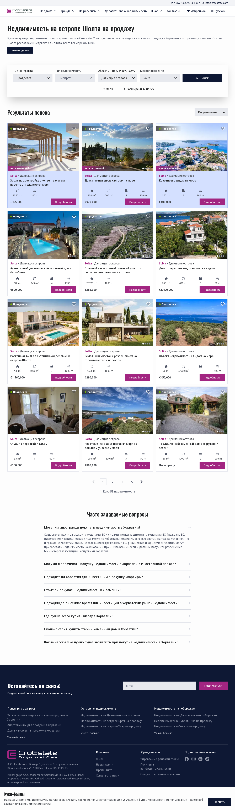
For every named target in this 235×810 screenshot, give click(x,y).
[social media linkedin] (200, 759)
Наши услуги (105, 764)
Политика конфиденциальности (155, 767)
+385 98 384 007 (60, 768)
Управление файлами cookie (159, 759)
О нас (99, 759)
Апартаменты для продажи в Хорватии (34, 725)
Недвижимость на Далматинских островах (110, 715)
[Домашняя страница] (19, 11)
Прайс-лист (104, 770)
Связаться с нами (107, 775)
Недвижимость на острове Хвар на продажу (111, 726)
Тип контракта (23, 71)
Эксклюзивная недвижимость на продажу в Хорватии (37, 717)
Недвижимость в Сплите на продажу (179, 726)
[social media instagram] (193, 759)
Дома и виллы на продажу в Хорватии (33, 730)
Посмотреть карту (123, 70)
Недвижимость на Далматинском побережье (185, 715)
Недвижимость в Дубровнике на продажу (183, 721)
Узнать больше (16, 737)
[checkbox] (100, 89)
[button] (117, 527)
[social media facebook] (186, 759)
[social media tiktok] (207, 759)
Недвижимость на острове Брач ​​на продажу (111, 721)
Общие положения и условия (160, 774)
